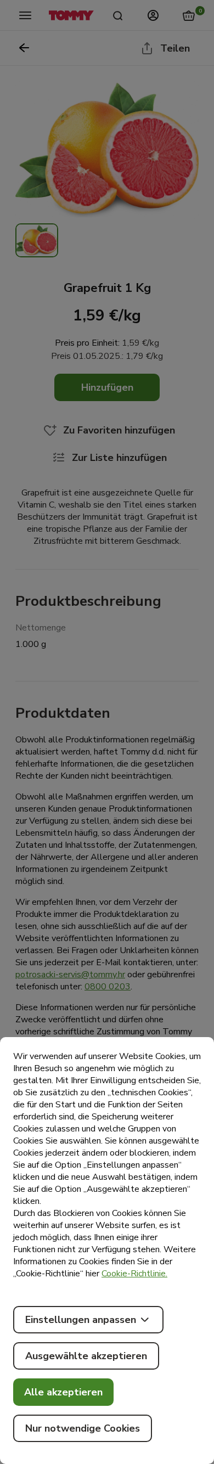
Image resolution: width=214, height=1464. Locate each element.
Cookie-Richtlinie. (134, 1274)
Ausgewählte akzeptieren (86, 1355)
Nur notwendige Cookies (82, 1428)
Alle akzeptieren (63, 1392)
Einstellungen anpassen (80, 1319)
